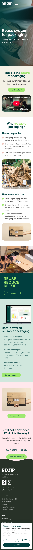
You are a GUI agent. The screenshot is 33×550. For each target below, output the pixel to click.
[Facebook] (3, 489)
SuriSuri (11, 449)
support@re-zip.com (8, 507)
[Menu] (17, 4)
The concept (11, 293)
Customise (9, 540)
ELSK (23, 449)
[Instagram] (8, 489)
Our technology (10, 375)
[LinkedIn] (13, 489)
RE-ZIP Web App (7, 522)
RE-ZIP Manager (7, 519)
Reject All (24, 540)
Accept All (16, 545)
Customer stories (15, 457)
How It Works (15, 90)
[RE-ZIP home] (7, 4)
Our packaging (15, 416)
